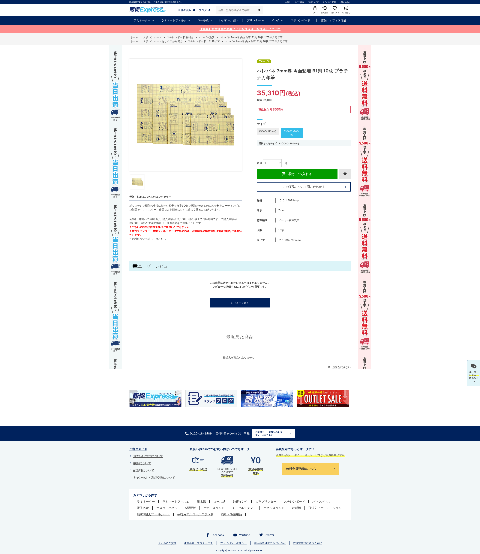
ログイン (246, 286)
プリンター (254, 20)
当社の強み (184, 10)
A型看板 (190, 508)
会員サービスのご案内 (294, 2)
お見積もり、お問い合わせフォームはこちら (268, 433)
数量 (259, 163)
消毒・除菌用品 (231, 514)
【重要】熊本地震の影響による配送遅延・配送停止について (240, 29)
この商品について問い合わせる (304, 187)
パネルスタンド (273, 508)
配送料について (143, 470)
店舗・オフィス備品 (333, 20)
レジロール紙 (227, 20)
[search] (259, 10)
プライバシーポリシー (233, 543)
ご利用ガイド (313, 2)
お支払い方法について (148, 456)
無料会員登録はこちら (301, 469)
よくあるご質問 (329, 2)
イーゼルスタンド (244, 508)
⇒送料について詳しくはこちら (147, 238)
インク (276, 20)
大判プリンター (265, 501)
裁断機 (296, 508)
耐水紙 (201, 501)
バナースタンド (213, 508)
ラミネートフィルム (174, 20)
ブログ (203, 10)
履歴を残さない (341, 367)
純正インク (240, 501)
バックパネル (321, 501)
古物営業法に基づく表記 (307, 543)
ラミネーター (142, 20)
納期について (142, 463)
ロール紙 (202, 20)
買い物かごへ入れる (297, 174)
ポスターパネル (166, 508)
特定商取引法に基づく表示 (270, 543)
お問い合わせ (345, 2)
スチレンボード (300, 20)
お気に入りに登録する (345, 174)
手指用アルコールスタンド (195, 514)
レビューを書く (240, 302)
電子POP (143, 508)
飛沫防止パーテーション (324, 508)
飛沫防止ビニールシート (153, 514)
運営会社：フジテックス (198, 543)
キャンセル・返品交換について (154, 477)
